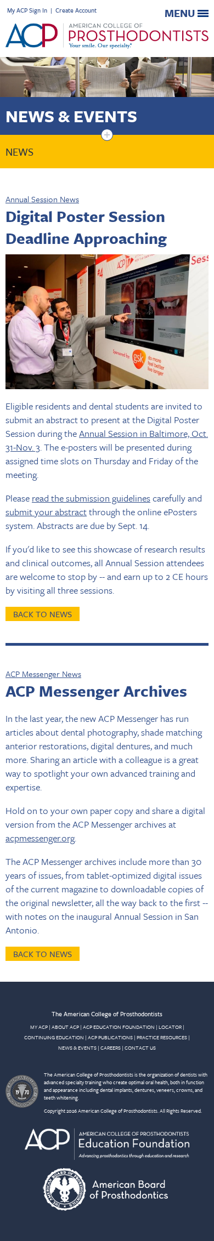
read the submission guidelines (91, 498)
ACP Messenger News (43, 674)
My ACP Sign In (27, 10)
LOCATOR (170, 1027)
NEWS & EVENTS (77, 1047)
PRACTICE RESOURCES (162, 1037)
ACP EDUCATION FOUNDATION (119, 1027)
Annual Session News (42, 199)
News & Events (71, 116)
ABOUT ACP (65, 1027)
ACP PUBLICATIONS (110, 1037)
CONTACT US (140, 1047)
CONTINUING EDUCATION (54, 1037)
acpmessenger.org (40, 838)
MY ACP (39, 1027)
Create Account (76, 10)
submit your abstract (46, 512)
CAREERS (110, 1047)
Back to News (42, 614)
